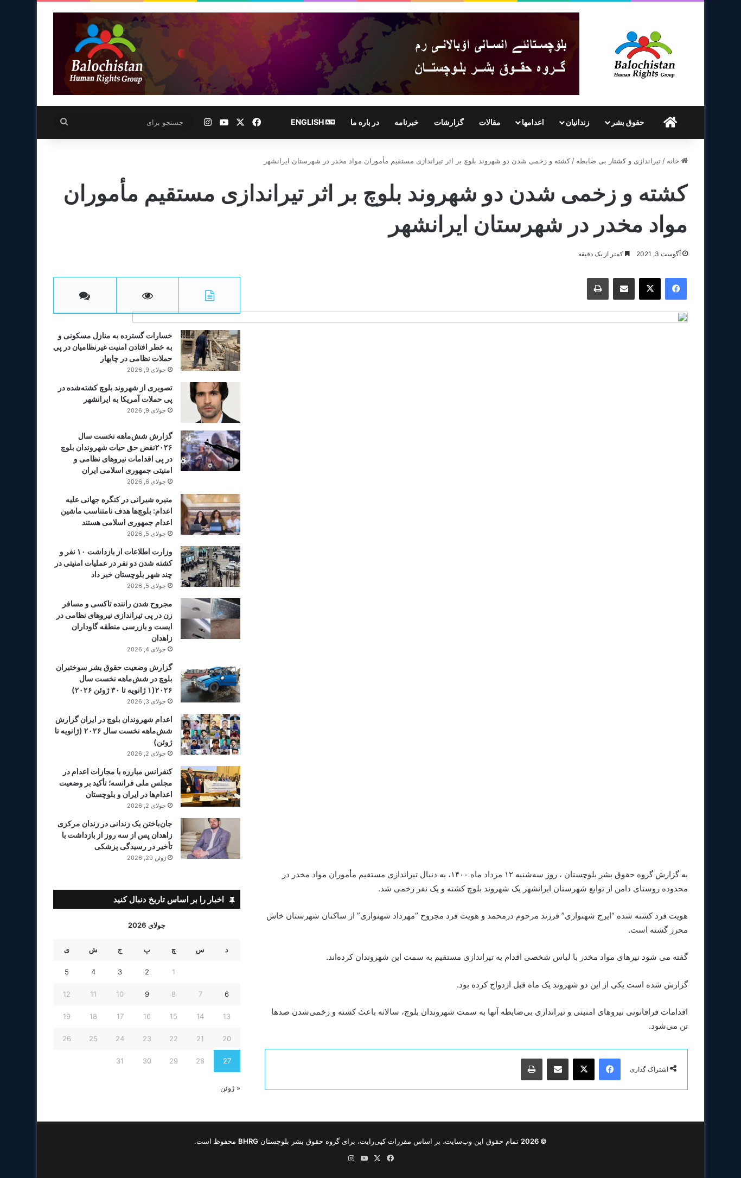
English (308, 121)
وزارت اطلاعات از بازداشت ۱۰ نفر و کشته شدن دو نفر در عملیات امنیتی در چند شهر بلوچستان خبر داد (114, 563)
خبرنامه (406, 121)
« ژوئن (230, 1088)
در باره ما (364, 121)
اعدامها (533, 121)
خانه (674, 160)
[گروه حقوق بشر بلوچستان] (645, 53)
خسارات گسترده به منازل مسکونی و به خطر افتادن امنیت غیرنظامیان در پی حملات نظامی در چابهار (113, 347)
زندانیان (578, 121)
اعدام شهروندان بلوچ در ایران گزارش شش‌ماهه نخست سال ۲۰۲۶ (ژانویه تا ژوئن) (114, 730)
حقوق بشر (627, 121)
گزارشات (449, 121)
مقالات (490, 121)
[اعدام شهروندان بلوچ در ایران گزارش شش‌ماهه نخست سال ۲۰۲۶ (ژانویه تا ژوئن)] (210, 734)
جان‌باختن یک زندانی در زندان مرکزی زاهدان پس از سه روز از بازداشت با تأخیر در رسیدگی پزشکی (115, 835)
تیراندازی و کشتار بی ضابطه (618, 160)
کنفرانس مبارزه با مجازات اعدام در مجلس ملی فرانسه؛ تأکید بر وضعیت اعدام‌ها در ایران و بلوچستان (116, 783)
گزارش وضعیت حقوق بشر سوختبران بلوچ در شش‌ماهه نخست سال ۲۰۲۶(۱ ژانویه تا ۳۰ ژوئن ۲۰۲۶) (114, 678)
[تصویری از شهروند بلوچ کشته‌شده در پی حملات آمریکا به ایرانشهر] (210, 402)
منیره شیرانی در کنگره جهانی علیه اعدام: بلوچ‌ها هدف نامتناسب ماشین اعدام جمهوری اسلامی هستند (117, 511)
